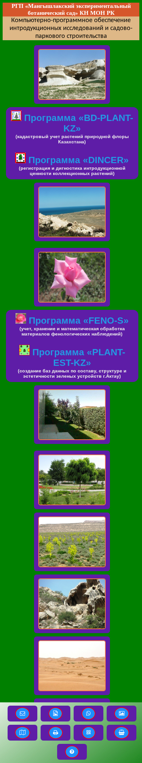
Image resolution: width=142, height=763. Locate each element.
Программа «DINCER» (77, 160)
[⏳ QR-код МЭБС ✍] (88, 732)
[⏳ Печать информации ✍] (56, 732)
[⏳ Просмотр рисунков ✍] (121, 713)
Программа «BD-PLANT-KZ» (77, 123)
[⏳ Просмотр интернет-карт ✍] (22, 732)
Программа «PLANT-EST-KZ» (77, 357)
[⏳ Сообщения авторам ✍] (22, 713)
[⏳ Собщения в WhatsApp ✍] (88, 713)
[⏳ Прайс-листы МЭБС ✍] (121, 732)
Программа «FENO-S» (77, 320)
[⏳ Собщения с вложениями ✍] (55, 713)
